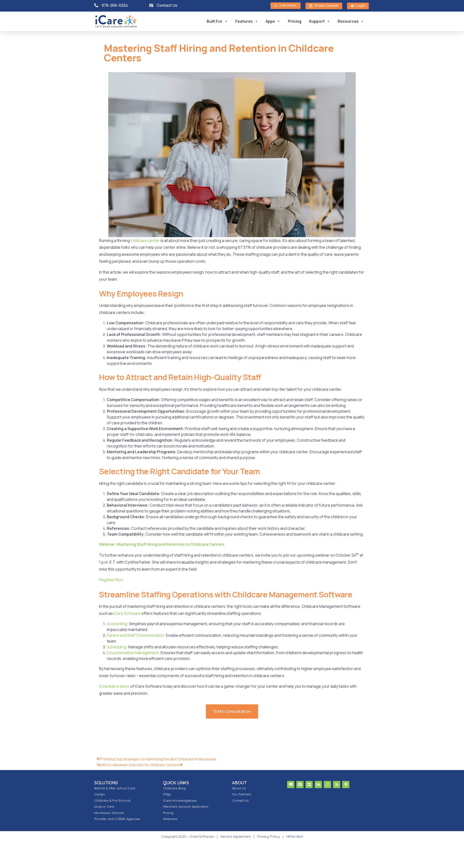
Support (317, 21)
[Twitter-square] (309, 784)
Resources (348, 21)
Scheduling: (117, 647)
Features (244, 21)
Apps (270, 21)
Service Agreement (236, 836)
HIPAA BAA (294, 836)
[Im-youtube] (290, 784)
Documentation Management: (133, 652)
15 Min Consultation (232, 711)
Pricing (294, 21)
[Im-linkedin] (318, 784)
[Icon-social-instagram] (327, 784)
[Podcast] (345, 784)
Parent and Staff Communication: (136, 635)
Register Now (111, 579)
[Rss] (336, 784)
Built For (215, 21)
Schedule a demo (114, 686)
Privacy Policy (268, 836)
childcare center (145, 240)
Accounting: (117, 623)
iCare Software (127, 613)
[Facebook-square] (300, 784)
